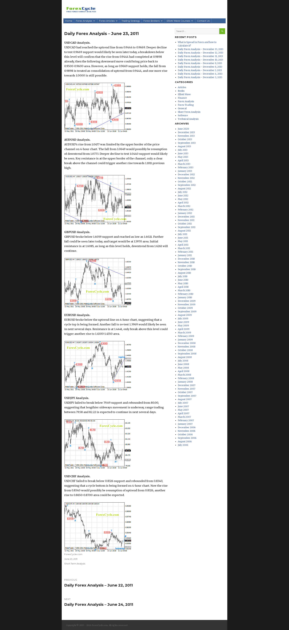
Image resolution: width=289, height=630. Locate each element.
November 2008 (186, 346)
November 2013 (186, 135)
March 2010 (184, 290)
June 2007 (183, 406)
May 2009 (183, 325)
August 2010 (184, 273)
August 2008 (185, 357)
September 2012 (187, 185)
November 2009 (186, 304)
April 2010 (183, 287)
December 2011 (186, 216)
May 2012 (183, 199)
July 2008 (183, 360)
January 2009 (185, 339)
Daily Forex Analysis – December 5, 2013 (200, 70)
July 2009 (183, 318)
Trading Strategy (131, 20)
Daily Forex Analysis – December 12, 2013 (200, 52)
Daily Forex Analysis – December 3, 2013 (200, 77)
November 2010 (186, 262)
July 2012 (182, 192)
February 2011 (185, 251)
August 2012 (184, 188)
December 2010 (186, 258)
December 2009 (187, 301)
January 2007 (185, 424)
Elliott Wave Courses (178, 20)
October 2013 (185, 139)
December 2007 (186, 385)
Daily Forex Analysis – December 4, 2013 (200, 73)
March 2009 (184, 332)
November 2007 (186, 388)
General (182, 108)
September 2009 (187, 311)
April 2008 (183, 371)
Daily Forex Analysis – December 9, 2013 (200, 63)
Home (68, 20)
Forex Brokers (151, 20)
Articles (182, 87)
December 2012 (186, 174)
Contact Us (203, 20)
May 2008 (183, 367)
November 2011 (186, 220)
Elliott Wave (184, 94)
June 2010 (183, 280)
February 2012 (185, 209)
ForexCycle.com (73, 554)
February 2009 (186, 336)
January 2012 (185, 213)
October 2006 (185, 434)
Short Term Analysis (74, 563)
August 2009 (185, 315)
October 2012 (185, 181)
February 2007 (186, 420)
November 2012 (186, 178)
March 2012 (184, 206)
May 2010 (183, 283)
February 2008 (186, 378)
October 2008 (185, 350)
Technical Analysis (188, 119)
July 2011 (182, 234)
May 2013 (183, 157)
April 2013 (183, 160)
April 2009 (183, 329)
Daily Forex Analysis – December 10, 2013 (200, 59)
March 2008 (184, 374)
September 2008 (187, 353)
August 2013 (184, 146)
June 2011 (183, 237)
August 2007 (184, 399)
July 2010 (182, 276)
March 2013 (184, 164)
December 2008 (187, 343)
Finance (182, 98)
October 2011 (185, 223)
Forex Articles (107, 20)
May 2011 (183, 241)
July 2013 (182, 150)
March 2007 (184, 417)
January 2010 (185, 297)
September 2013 (187, 143)
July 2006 (183, 445)
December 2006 (187, 427)
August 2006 (185, 441)
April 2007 (183, 413)
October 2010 (185, 265)
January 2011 (185, 255)
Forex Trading (186, 105)
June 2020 (183, 128)
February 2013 (185, 167)
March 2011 (184, 248)
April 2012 (183, 202)
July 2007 (183, 402)
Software (183, 115)
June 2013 (183, 153)
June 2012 (183, 195)
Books (181, 90)
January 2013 (185, 171)
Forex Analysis (84, 20)
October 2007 (185, 392)
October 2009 (185, 308)
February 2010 (185, 294)
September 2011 (186, 227)
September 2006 (187, 438)
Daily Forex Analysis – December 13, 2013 (200, 49)
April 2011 (183, 244)
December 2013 (186, 132)
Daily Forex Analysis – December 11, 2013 (200, 56)
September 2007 (187, 395)
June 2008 (183, 364)
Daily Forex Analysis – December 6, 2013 (200, 66)
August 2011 (184, 230)
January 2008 (185, 381)
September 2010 (187, 269)
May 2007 (183, 410)
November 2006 (186, 431)
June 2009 (183, 322)
